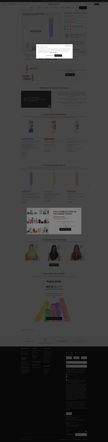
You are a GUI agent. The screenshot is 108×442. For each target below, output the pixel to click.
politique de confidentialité (53, 52)
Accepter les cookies (58, 55)
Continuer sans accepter (68, 45)
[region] (54, 51)
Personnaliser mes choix (50, 55)
